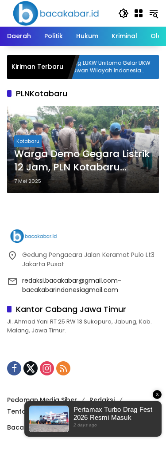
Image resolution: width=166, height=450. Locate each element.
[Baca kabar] (55, 12)
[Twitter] (30, 368)
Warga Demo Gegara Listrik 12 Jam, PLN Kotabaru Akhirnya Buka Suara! (82, 161)
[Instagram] (47, 368)
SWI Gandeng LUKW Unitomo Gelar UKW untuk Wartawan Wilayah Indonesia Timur (90, 67)
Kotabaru (27, 141)
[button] (123, 13)
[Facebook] (14, 368)
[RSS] (63, 368)
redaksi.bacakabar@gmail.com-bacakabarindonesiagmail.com (71, 285)
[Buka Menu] (138, 13)
